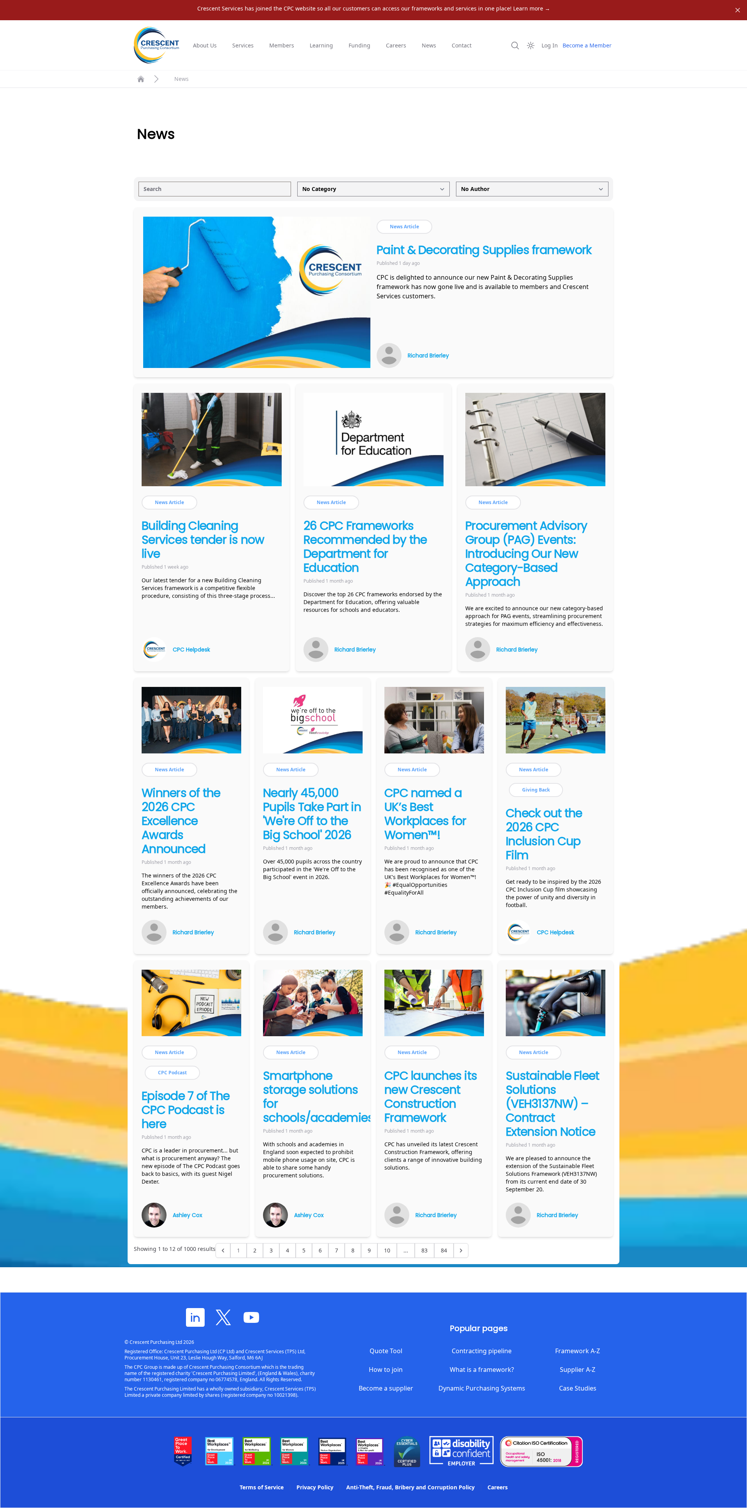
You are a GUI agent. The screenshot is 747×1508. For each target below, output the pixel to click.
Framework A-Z (577, 1351)
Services (243, 45)
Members (281, 45)
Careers (396, 45)
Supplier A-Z (577, 1369)
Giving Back (536, 789)
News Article (404, 226)
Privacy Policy (314, 1487)
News (429, 45)
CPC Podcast (172, 1072)
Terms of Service (262, 1487)
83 (424, 1250)
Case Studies (577, 1388)
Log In (550, 45)
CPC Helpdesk (191, 649)
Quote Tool (386, 1351)
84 (444, 1250)
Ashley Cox (187, 1215)
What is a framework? (482, 1369)
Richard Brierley (428, 355)
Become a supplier (386, 1388)
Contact (462, 45)
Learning (321, 45)
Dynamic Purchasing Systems (481, 1388)
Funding (359, 45)
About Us (205, 45)
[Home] (141, 79)
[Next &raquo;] (461, 1250)
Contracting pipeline (482, 1351)
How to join (386, 1369)
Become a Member (587, 45)
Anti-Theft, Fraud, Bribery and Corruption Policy (410, 1487)
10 (387, 1250)
